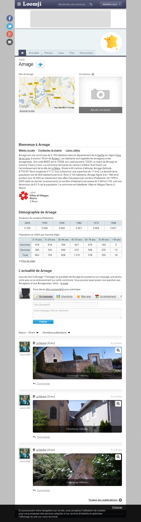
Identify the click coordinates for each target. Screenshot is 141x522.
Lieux (61, 53)
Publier (43, 321)
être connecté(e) (55, 289)
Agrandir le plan (27, 111)
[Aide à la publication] (121, 296)
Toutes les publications (103, 500)
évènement (108, 296)
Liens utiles (73, 150)
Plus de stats (28, 261)
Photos (49, 53)
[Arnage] (22, 52)
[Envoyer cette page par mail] (9, 42)
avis (86, 296)
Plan (71, 53)
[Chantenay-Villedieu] (118, 350)
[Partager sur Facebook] (9, 18)
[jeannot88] (24, 347)
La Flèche (41, 343)
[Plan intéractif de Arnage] (47, 93)
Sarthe (101, 155)
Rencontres (86, 53)
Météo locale (27, 150)
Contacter (50, 150)
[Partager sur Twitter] (9, 26)
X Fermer (117, 507)
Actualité (34, 53)
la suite (64, 283)
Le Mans (55, 168)
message (46, 296)
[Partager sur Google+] (9, 34)
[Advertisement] (70, 18)
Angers (56, 158)
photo (67, 296)
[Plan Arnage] (111, 42)
